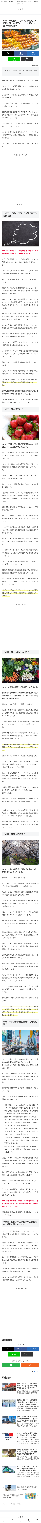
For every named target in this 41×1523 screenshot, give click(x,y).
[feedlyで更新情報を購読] (11, 1365)
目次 (18, 205)
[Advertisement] (20, 176)
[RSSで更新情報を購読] (30, 1365)
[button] (27, 59)
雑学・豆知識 (7, 1340)
